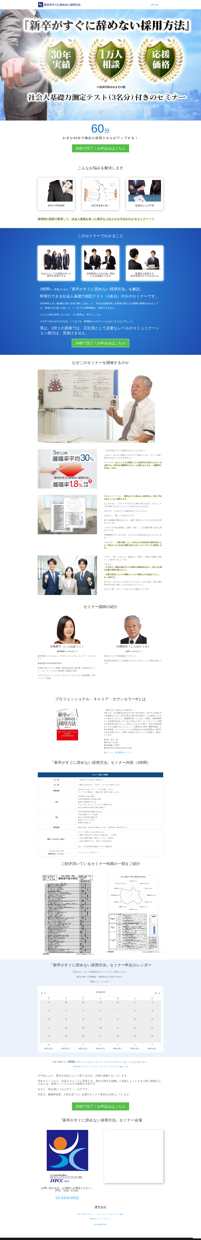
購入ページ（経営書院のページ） (118, 752)
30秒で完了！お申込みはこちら (100, 148)
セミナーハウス (94, 789)
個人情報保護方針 (100, 1224)
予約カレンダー (100, 785)
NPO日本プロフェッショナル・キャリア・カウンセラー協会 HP (100, 1067)
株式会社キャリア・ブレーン (100, 1219)
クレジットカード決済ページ (88, 852)
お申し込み (155, 5)
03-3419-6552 (67, 1198)
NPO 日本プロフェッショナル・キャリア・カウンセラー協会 (100, 1214)
